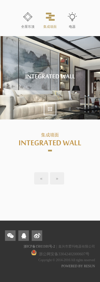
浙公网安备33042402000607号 (64, 254)
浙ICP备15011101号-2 (39, 246)
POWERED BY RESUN (78, 266)
